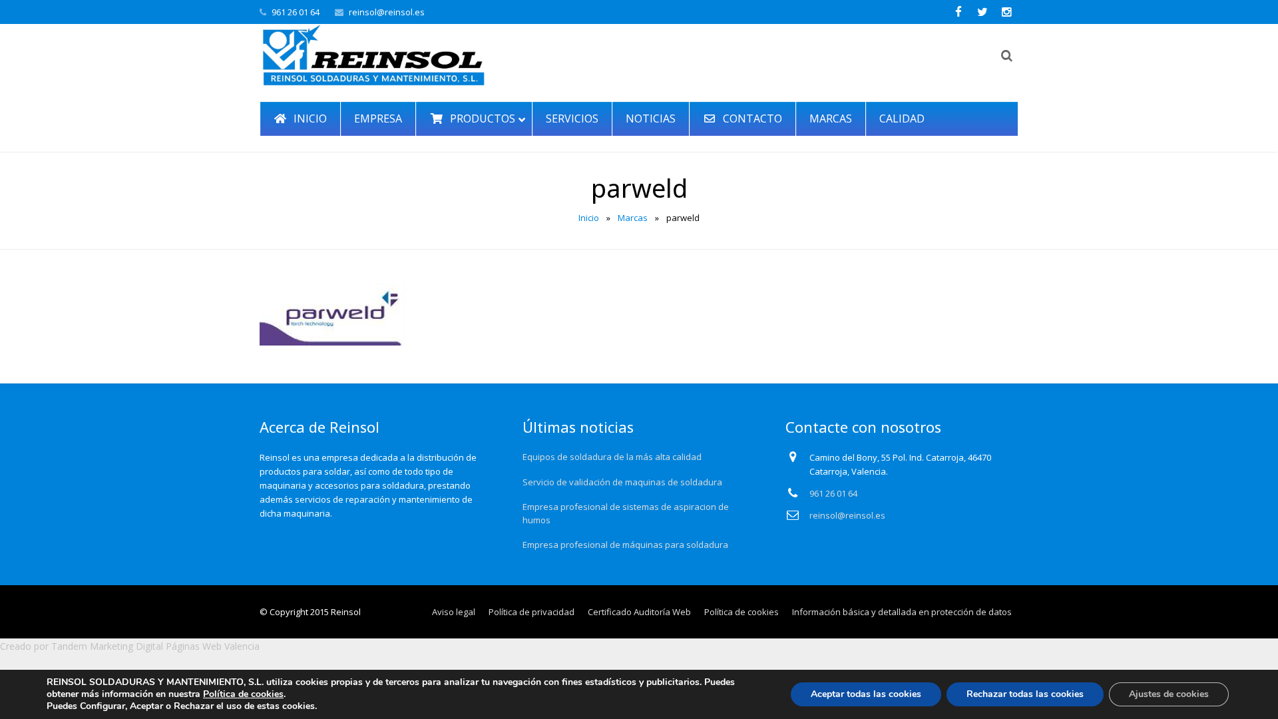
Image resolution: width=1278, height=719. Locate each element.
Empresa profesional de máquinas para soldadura (625, 545)
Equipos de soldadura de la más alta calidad (612, 457)
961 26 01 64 (296, 12)
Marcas (633, 218)
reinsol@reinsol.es (387, 12)
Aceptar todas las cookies (866, 694)
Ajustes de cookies (1169, 694)
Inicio (588, 218)
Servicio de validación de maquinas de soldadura (622, 482)
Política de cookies (243, 694)
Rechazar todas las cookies (1025, 694)
